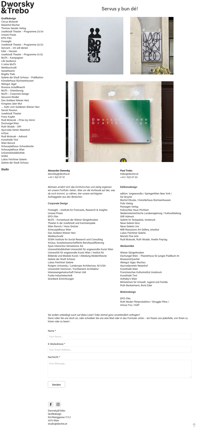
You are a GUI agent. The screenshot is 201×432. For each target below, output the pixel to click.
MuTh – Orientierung (12, 90)
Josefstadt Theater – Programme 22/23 (22, 44)
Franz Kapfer (8, 116)
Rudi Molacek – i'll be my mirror (18, 120)
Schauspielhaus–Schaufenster (17, 146)
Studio (5, 169)
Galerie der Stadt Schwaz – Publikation (22, 77)
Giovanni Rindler (10, 97)
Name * (52, 331)
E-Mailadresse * (56, 344)
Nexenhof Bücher (10, 25)
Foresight (6, 41)
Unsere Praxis (8, 34)
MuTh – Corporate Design (15, 93)
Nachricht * (54, 357)
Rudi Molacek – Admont (14, 136)
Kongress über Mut (11, 103)
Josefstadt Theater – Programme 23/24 (22, 31)
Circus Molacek (9, 21)
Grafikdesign (8, 18)
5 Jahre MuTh (8, 64)
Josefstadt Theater (11, 113)
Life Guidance (8, 61)
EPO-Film (6, 38)
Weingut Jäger (9, 84)
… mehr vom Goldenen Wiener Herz (20, 106)
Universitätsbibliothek (13, 152)
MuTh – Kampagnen (12, 57)
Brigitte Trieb (8, 74)
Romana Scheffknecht (13, 87)
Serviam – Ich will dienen (14, 47)
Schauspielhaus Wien (12, 149)
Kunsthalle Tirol (9, 139)
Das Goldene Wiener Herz (15, 100)
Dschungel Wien (10, 123)
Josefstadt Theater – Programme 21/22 (22, 54)
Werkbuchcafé (9, 67)
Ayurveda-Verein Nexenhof (15, 129)
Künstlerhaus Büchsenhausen (17, 80)
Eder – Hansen (9, 51)
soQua (4, 133)
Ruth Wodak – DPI (11, 126)
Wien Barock (8, 143)
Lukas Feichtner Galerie (14, 159)
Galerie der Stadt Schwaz (15, 162)
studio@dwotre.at (57, 423)
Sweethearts (8, 70)
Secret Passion (9, 110)
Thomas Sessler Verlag (13, 28)
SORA (4, 156)
